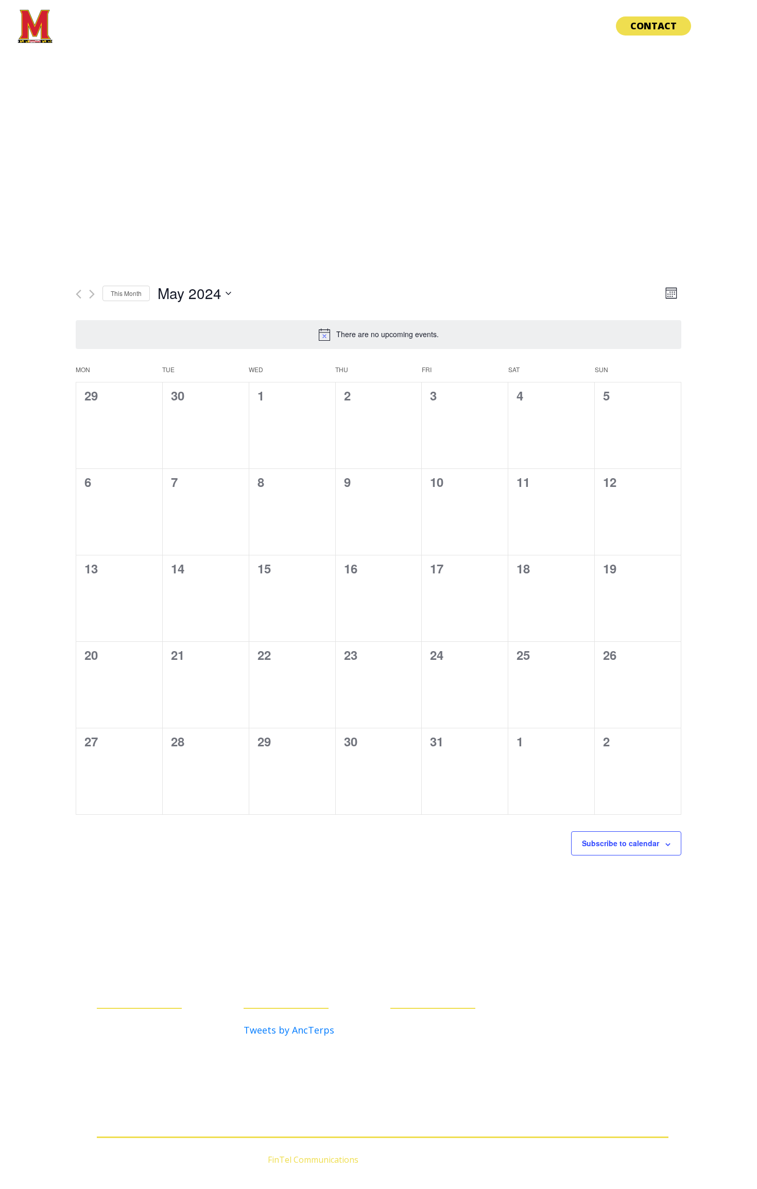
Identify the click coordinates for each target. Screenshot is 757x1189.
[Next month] (92, 294)
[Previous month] (78, 294)
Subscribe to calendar (620, 843)
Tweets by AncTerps (289, 1030)
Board (524, 26)
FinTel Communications (313, 1159)
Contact (653, 26)
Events (580, 26)
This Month (126, 293)
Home (419, 26)
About (469, 26)
